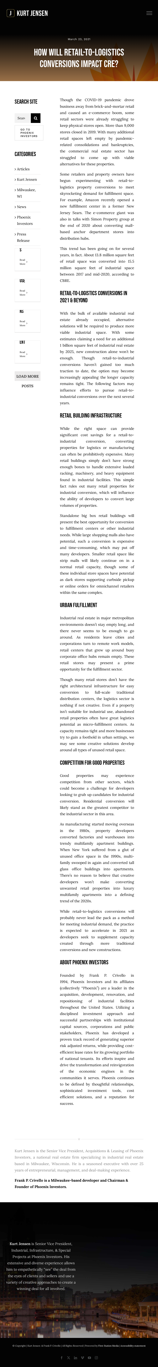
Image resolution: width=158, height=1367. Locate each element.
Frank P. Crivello (107, 975)
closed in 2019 (83, 132)
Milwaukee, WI (26, 192)
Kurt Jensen (27, 179)
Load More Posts (27, 377)
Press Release (23, 237)
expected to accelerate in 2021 (96, 930)
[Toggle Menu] (149, 13)
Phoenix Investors (25, 220)
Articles (23, 169)
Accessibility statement (133, 1345)
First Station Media (108, 1345)
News (21, 206)
